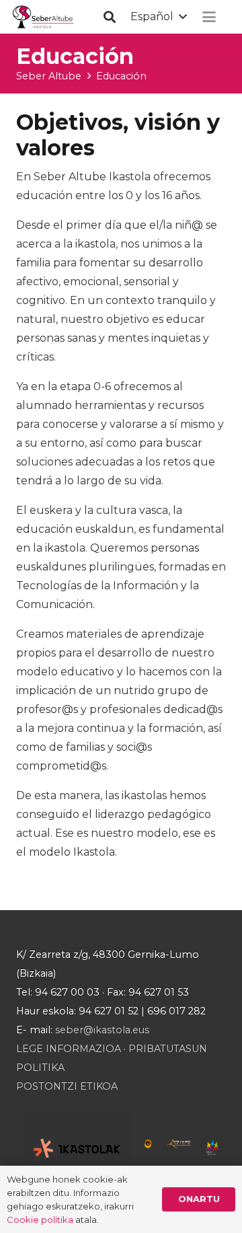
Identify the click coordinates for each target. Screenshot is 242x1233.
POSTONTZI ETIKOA (67, 1086)
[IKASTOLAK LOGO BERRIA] (77, 1148)
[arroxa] (44, 17)
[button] (109, 17)
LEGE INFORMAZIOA (68, 1049)
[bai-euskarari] (148, 1148)
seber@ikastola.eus (102, 1030)
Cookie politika (40, 1219)
